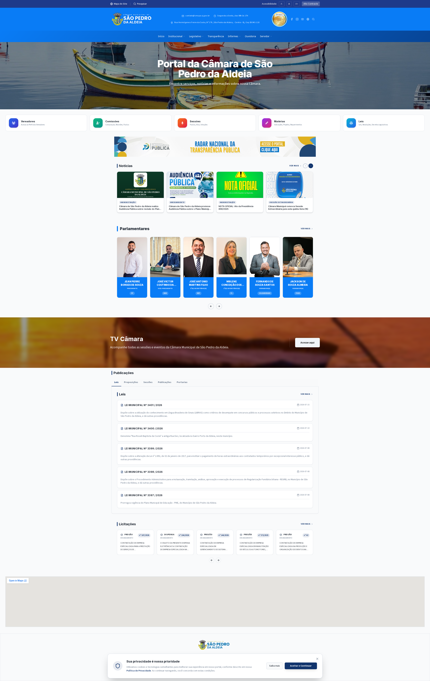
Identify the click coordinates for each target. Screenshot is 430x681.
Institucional (175, 36)
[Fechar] (317, 658)
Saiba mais (274, 666)
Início (161, 36)
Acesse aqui (307, 342)
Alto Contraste (311, 4)
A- (282, 4)
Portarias (182, 382)
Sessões (148, 382)
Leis (116, 382)
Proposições (131, 382)
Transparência (216, 36)
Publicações (164, 382)
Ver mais (294, 165)
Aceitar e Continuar (301, 666)
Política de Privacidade (138, 670)
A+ (296, 4)
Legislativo (195, 36)
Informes (233, 36)
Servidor (264, 36)
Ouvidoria (250, 36)
